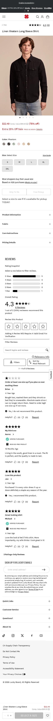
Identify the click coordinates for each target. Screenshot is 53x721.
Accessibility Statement (13, 668)
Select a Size (29, 715)
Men (5, 25)
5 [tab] (33, 117)
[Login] (42, 16)
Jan (6, 479)
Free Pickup (38, 192)
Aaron (8, 434)
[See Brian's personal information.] (12, 389)
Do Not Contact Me (11, 651)
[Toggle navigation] (4, 17)
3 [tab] (26, 117)
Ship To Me (14, 192)
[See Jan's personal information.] (11, 479)
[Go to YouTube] (41, 635)
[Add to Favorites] (47, 715)
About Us (7, 627)
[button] (37, 16)
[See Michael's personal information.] (14, 519)
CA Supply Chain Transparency (16, 645)
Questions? (8, 618)
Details (27, 8)
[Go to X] (22, 635)
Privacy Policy (23, 592)
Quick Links (8, 601)
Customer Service (11, 609)
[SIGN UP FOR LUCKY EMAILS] (44, 569)
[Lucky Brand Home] (26, 16)
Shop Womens (37, 8)
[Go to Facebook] (31, 635)
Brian (7, 389)
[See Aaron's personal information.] (13, 434)
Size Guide (47, 155)
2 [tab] (28, 10)
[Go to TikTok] (3, 635)
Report (35, 417)
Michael (8, 519)
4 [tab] (29, 117)
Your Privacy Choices (12, 674)
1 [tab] (24, 10)
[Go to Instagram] (13, 635)
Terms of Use (33, 589)
